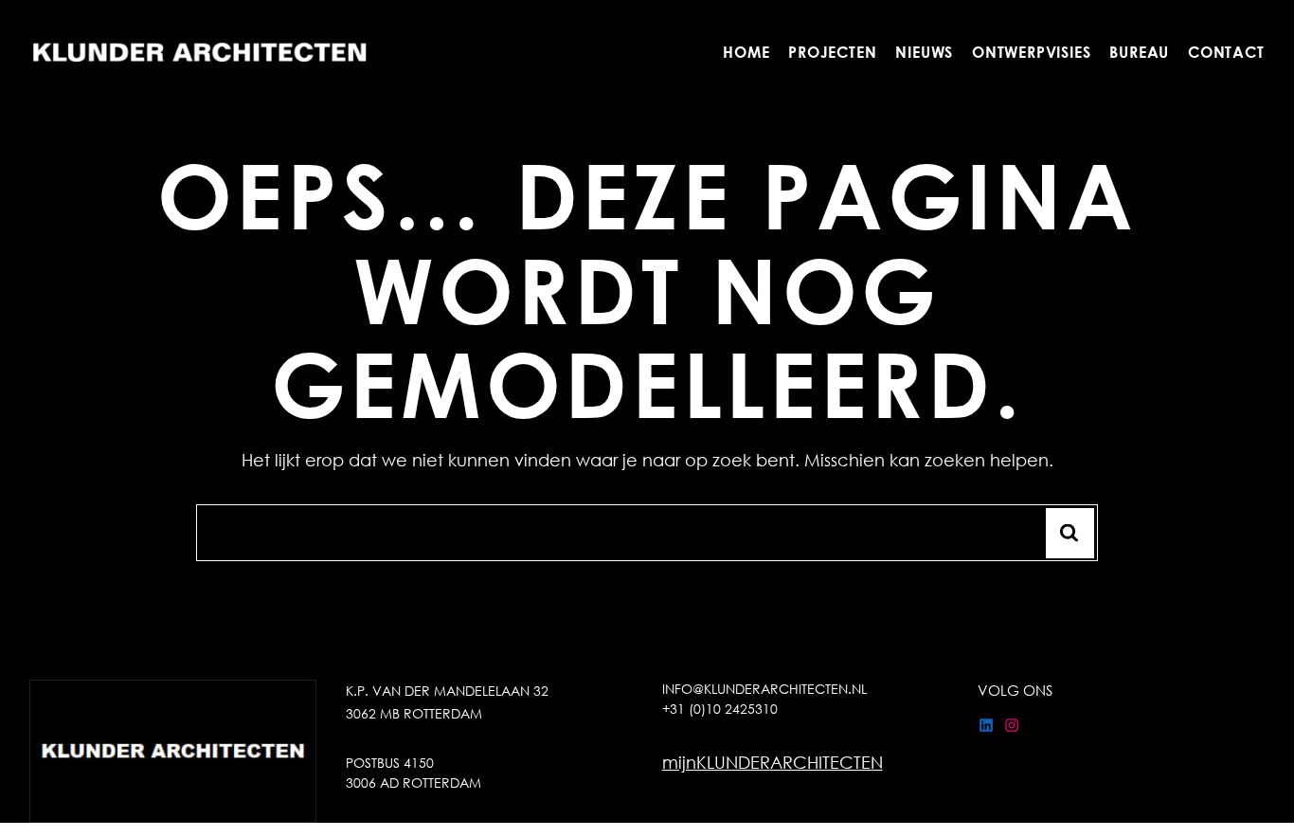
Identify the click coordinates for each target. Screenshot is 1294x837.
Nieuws (925, 52)
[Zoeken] (1070, 533)
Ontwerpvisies (1031, 52)
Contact (1226, 52)
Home (746, 52)
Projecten (833, 52)
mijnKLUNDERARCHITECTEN (772, 762)
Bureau (1140, 52)
